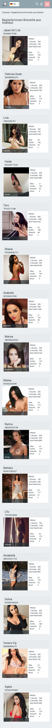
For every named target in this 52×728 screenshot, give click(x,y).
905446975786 (10, 33)
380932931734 (10, 559)
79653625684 (11, 515)
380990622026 (11, 340)
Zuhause (6, 12)
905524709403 (11, 690)
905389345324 (11, 602)
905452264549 (10, 384)
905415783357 (10, 471)
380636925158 (11, 427)
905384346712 (11, 252)
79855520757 (9, 121)
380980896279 (11, 77)
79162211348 (9, 209)
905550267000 (10, 296)
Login (42, 3)
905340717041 (11, 165)
